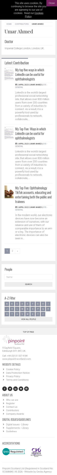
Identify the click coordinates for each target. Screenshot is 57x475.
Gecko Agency (44, 471)
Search (28, 284)
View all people (28, 319)
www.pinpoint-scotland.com (16, 359)
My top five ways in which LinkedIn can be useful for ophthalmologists (29, 74)
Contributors (22, 24)
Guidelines (11, 431)
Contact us (11, 407)
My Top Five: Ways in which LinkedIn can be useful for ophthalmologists (30, 133)
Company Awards (15, 414)
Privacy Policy (13, 376)
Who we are (12, 400)
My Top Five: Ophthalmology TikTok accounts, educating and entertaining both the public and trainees (33, 194)
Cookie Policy (13, 369)
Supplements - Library (17, 428)
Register (10, 403)
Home (9, 24)
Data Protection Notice (18, 372)
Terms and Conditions (17, 379)
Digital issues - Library (17, 424)
